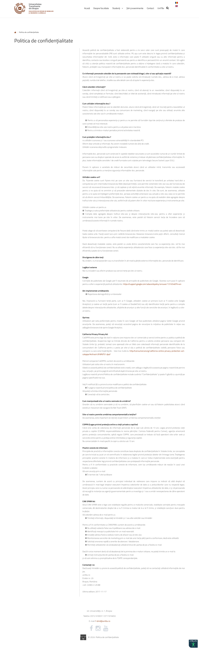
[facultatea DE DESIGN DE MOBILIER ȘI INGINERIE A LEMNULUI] (33, 8)
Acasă (15, 32)
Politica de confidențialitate (107, 637)
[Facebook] (91, 628)
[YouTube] (105, 628)
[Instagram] (98, 628)
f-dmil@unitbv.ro (102, 621)
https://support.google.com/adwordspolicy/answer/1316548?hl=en (152, 284)
